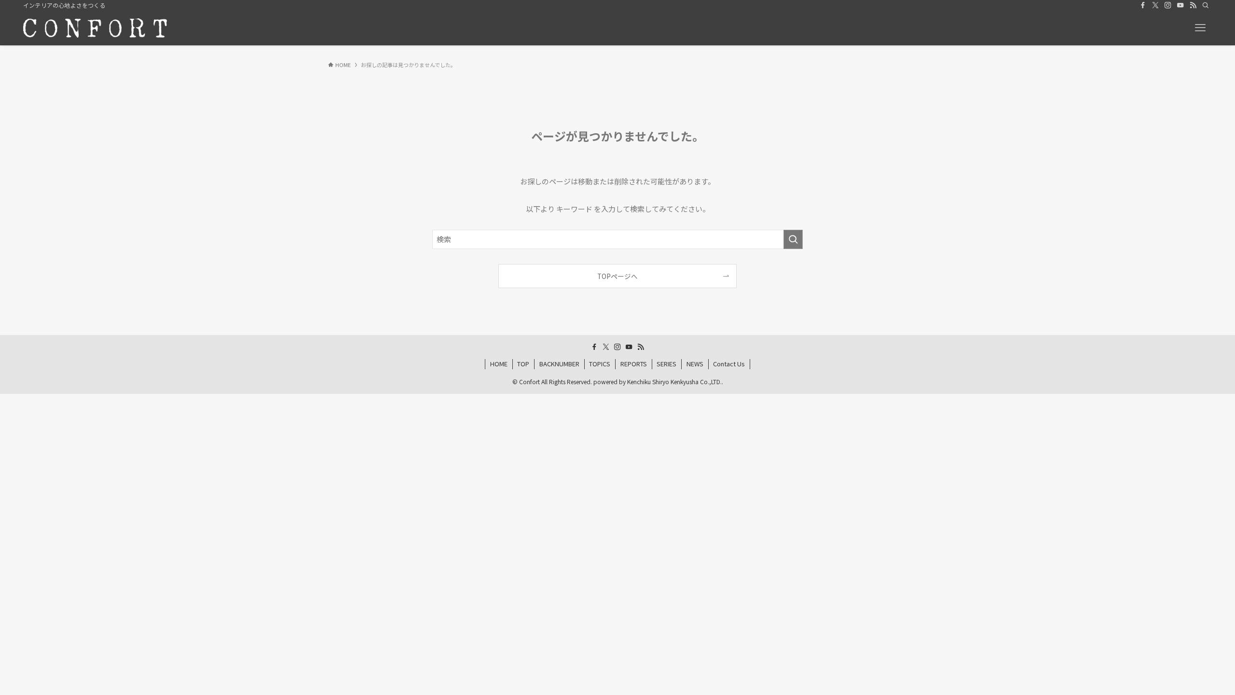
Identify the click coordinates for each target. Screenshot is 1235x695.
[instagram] (1168, 5)
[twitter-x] (1155, 5)
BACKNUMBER (559, 363)
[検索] (1205, 5)
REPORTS (633, 363)
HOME (499, 363)
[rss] (1193, 5)
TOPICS (599, 363)
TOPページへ (617, 276)
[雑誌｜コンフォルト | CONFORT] (95, 28)
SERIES (666, 363)
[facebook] (1143, 5)
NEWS (694, 363)
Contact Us (729, 363)
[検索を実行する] (793, 239)
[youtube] (1180, 5)
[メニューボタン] (1200, 28)
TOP (523, 363)
